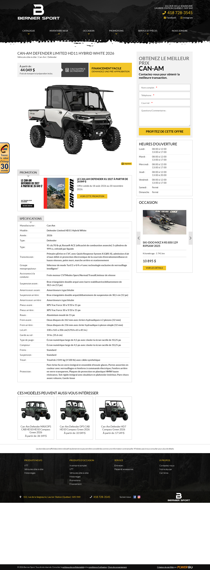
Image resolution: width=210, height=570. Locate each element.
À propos (164, 460)
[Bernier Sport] (38, 12)
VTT (26, 465)
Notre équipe (165, 469)
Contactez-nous (166, 465)
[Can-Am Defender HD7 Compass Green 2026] (113, 411)
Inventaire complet (78, 465)
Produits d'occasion (81, 460)
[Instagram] (139, 497)
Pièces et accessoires (123, 469)
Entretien (118, 465)
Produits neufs (33, 460)
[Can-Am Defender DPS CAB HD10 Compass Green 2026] (75, 411)
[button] (139, 238)
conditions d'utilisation (98, 567)
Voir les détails (154, 268)
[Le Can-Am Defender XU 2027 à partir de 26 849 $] (47, 193)
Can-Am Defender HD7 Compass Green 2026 (113, 428)
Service (118, 460)
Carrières (163, 473)
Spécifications (31, 218)
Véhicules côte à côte (33, 469)
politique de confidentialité (73, 567)
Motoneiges (29, 473)
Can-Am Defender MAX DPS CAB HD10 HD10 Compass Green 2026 (36, 429)
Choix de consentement (117, 567)
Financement (75, 484)
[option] (165, 238)
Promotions (74, 480)
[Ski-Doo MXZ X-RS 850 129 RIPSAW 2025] (164, 222)
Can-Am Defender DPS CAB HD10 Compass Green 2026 (75, 428)
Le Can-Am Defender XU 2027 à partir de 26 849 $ (102, 180)
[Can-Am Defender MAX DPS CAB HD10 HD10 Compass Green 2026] (36, 411)
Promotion (28, 172)
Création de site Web (165, 567)
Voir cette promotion (92, 196)
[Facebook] (134, 497)
